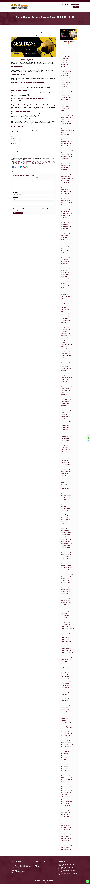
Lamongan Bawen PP (65, 420)
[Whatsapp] (88, 438)
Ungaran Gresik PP (65, 783)
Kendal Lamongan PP (65, 362)
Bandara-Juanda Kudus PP (66, 123)
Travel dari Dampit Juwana (29, 163)
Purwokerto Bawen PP (66, 550)
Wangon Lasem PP (65, 821)
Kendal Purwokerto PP (66, 368)
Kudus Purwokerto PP (66, 401)
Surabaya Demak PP (65, 707)
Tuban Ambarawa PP (65, 753)
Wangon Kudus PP (65, 820)
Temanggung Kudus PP (66, 737)
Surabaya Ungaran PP (65, 724)
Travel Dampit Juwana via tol (20, 163)
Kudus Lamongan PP (65, 396)
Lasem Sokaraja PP (65, 460)
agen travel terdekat (31, 92)
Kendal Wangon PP (65, 381)
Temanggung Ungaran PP (66, 746)
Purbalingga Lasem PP (66, 539)
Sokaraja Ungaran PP (65, 702)
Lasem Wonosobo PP (65, 469)
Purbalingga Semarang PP (66, 545)
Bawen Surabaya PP (65, 200)
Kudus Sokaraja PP (65, 407)
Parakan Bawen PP (65, 473)
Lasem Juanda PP (65, 447)
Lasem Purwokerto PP (66, 455)
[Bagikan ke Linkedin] (21, 168)
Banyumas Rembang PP (66, 171)
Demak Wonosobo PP (66, 241)
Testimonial (22, 0)
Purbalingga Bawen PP (66, 528)
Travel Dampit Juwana (21, 162)
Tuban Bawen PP (64, 755)
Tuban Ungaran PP (65, 773)
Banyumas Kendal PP (65, 163)
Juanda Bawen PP (65, 298)
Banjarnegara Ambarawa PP (67, 134)
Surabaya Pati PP (64, 718)
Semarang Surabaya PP (66, 650)
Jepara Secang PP (65, 281)
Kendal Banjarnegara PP (66, 355)
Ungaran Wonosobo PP (66, 807)
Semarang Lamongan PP (66, 637)
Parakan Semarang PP (66, 490)
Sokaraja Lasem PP (65, 694)
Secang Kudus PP (65, 615)
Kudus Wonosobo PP (65, 416)
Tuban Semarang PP (65, 772)
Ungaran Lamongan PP (66, 786)
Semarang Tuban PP (65, 654)
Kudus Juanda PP (65, 394)
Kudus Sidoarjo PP (65, 405)
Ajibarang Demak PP (65, 58)
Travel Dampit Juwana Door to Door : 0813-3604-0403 (45, 17)
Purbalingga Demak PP (66, 530)
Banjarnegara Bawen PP (66, 136)
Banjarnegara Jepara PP (66, 139)
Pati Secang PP (64, 512)
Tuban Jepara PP (64, 759)
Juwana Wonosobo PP (66, 350)
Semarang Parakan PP (66, 639)
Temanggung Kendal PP (66, 735)
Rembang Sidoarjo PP (65, 591)
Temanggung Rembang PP (67, 742)
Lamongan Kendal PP (65, 425)
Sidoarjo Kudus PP (65, 670)
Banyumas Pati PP (65, 169)
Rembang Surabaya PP (66, 595)
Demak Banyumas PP (66, 215)
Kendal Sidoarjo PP (65, 372)
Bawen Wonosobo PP (65, 208)
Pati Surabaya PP (64, 517)
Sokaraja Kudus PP (65, 692)
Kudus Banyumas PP (65, 390)
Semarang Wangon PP (66, 656)
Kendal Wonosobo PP (65, 383)
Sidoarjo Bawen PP (65, 661)
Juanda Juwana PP (65, 303)
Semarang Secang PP (65, 644)
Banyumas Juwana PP (66, 161)
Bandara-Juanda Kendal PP (67, 121)
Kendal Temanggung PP (66, 377)
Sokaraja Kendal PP (65, 691)
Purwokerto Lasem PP (66, 562)
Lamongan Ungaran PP (66, 436)
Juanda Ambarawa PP (65, 296)
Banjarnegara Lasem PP (66, 147)
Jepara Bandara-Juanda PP (66, 265)
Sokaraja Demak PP (65, 685)
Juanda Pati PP (64, 311)
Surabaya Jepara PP (65, 709)
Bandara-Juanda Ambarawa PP (67, 112)
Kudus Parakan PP (65, 397)
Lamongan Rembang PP (66, 432)
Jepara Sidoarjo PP (65, 283)
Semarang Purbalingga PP (66, 641)
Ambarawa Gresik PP (65, 84)
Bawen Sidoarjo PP (65, 196)
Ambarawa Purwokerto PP (66, 93)
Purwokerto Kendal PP (66, 558)
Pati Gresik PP (64, 501)
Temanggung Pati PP (65, 740)
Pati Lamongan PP (65, 504)
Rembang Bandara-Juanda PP (67, 573)
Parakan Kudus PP (65, 482)
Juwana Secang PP (65, 337)
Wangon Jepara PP (65, 814)
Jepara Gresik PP (64, 270)
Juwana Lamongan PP (66, 329)
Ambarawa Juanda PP (65, 86)
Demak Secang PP (65, 228)
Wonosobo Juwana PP (66, 838)
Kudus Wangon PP (65, 414)
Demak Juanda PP (65, 219)
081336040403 (74, 4)
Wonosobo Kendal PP (65, 840)
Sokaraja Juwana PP (65, 689)
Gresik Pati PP (64, 255)
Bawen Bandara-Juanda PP (67, 178)
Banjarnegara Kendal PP (66, 143)
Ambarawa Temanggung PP (67, 102)
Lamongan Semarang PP (66, 434)
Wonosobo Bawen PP (65, 832)
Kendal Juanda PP (65, 361)
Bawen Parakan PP (65, 189)
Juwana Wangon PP (65, 348)
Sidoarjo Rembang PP (65, 676)
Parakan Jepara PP (65, 477)
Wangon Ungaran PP (65, 829)
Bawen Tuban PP (64, 204)
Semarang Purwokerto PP (66, 643)
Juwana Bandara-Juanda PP (67, 320)
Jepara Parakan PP (65, 276)
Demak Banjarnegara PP (66, 213)
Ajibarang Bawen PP (65, 56)
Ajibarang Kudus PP (65, 66)
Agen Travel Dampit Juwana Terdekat (43, 161)
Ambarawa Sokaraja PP (66, 99)
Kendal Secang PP (65, 370)
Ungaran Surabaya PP (65, 799)
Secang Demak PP (65, 608)
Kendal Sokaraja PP (65, 373)
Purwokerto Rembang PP (66, 565)
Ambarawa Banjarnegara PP (67, 80)
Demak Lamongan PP (66, 220)
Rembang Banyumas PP (66, 576)
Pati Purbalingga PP (65, 508)
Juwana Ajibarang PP (65, 318)
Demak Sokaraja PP (65, 232)
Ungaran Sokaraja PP (65, 797)
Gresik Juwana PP (65, 250)
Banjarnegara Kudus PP (66, 145)
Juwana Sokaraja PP (65, 340)
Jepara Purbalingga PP (66, 278)
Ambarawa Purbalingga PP (66, 91)
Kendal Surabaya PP (65, 375)
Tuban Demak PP (65, 757)
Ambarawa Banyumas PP (66, 82)
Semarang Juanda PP (65, 635)
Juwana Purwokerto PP (66, 335)
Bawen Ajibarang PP (65, 176)
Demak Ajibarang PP (65, 209)
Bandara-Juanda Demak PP (67, 115)
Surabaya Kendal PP (65, 713)
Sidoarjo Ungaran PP (65, 679)
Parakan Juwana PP (65, 479)
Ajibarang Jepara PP (65, 60)
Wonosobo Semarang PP (66, 847)
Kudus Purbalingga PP (66, 399)
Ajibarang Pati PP (64, 69)
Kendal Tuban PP (64, 379)
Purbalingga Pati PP (65, 541)
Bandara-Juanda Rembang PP (67, 128)
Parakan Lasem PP (65, 484)
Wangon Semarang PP (66, 827)
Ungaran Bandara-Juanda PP (67, 777)
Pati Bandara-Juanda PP (66, 495)
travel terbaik (33, 100)
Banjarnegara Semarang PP (67, 152)
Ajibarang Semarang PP (66, 73)
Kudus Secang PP (65, 403)
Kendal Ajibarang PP (65, 351)
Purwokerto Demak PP (66, 552)
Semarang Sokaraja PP (66, 648)
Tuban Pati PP (64, 768)
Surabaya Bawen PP (65, 705)
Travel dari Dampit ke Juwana (40, 163)
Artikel (17, 0)
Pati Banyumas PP (65, 499)
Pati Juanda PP (64, 503)
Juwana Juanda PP (65, 327)
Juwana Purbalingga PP (66, 333)
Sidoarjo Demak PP (65, 663)
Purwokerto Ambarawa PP (66, 549)
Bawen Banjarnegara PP (66, 180)
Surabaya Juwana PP (65, 711)
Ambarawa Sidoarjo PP (66, 97)
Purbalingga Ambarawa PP (66, 526)
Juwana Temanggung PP (66, 344)
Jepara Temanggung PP (66, 289)
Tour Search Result (30, 0)
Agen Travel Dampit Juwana (18, 161)
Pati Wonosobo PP (65, 525)
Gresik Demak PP (65, 246)
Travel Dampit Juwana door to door (18, 32)
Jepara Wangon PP (65, 292)
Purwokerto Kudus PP (66, 560)
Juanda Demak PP (65, 300)
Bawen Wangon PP (65, 206)
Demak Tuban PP (65, 237)
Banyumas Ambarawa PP (66, 156)
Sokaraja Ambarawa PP (66, 681)
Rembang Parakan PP (66, 584)
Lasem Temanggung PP (66, 464)
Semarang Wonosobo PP (66, 657)
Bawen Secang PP (65, 195)
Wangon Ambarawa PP (66, 809)
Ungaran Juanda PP (65, 785)
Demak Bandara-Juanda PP (67, 211)
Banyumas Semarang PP (66, 173)
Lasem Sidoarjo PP (65, 458)
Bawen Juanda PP (65, 185)
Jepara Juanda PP (65, 272)
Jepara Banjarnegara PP (66, 267)
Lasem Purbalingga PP (66, 453)
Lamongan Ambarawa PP (66, 418)
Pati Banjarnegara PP (65, 497)
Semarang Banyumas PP (66, 632)
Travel (51, 19)
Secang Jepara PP (65, 609)
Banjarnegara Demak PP (66, 138)
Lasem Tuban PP (64, 466)
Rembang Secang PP (65, 589)
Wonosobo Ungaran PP (66, 849)
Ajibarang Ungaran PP (65, 75)
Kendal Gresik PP (64, 359)
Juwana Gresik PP (65, 326)
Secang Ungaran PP (65, 624)
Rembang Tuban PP (65, 598)
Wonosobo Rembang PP (66, 845)
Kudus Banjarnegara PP (66, 388)
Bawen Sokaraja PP (65, 198)
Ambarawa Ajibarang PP (66, 77)
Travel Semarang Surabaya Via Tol (69, 41)
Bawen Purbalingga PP (66, 191)
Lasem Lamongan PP (65, 449)
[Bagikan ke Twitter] (15, 168)
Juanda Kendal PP (65, 305)
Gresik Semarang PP (65, 259)
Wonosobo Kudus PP (65, 842)
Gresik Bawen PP (64, 244)
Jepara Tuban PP (64, 291)
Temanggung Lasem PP (66, 738)
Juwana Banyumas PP (66, 324)
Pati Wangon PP (64, 523)
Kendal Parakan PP (65, 364)
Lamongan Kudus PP (65, 427)
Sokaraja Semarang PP (66, 700)
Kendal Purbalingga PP (66, 366)
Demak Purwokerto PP (66, 226)
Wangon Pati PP (64, 823)
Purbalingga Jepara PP (66, 532)
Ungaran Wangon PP (65, 805)
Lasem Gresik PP (64, 445)
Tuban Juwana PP (65, 761)
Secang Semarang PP (65, 622)
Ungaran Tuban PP (65, 803)
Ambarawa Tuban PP (65, 104)
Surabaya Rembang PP (66, 720)
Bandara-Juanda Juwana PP (67, 119)
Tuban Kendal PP (64, 762)
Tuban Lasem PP (64, 766)
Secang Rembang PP (65, 620)
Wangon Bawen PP (65, 810)
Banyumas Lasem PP (65, 167)
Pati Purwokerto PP (65, 510)
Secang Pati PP (64, 619)
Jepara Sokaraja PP (65, 285)
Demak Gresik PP (65, 217)
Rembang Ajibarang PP (66, 571)
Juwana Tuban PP (65, 346)
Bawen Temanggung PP (66, 202)
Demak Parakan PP (65, 222)
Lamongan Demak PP (66, 421)
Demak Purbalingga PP (66, 224)
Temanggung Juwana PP (66, 733)
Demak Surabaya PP (65, 233)
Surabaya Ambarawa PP (66, 703)
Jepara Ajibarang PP (65, 263)
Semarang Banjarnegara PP (67, 630)
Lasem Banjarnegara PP (66, 442)
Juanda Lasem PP (65, 309)
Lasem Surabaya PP (65, 462)
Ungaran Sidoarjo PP (65, 796)
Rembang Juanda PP (65, 580)
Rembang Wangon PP (66, 600)
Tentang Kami (64, 748)
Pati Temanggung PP (65, 519)
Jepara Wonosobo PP (65, 294)
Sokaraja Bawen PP (65, 683)
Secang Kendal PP (65, 613)
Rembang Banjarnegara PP (67, 574)
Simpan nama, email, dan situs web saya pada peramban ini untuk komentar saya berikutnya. (32, 209)
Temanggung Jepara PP (66, 731)
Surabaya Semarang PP (66, 722)
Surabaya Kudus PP (65, 715)
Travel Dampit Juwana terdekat (42, 162)
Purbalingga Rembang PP (66, 543)
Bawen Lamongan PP (65, 187)
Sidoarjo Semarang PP (66, 678)
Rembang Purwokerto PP (66, 587)
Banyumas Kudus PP (65, 165)
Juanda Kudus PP (65, 307)
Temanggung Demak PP (66, 729)
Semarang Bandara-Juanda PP (67, 628)
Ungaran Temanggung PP (66, 801)
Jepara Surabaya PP (65, 287)
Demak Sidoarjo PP (65, 230)
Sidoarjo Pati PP (64, 674)
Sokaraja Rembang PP (66, 698)
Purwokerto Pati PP (65, 563)
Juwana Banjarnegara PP (66, 322)
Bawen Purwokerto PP (66, 193)
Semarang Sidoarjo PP (66, 646)
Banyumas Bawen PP (65, 158)
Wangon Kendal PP (65, 818)
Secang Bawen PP (65, 606)
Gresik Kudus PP (64, 254)
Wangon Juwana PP (65, 816)
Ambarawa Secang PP (66, 95)
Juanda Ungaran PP (65, 316)
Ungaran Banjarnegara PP (66, 779)
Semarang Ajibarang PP (66, 626)
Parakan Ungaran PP (65, 491)
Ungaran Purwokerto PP (66, 792)
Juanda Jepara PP (65, 302)
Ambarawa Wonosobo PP (66, 108)
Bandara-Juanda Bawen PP (67, 114)
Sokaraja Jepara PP (65, 687)
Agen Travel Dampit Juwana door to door (30, 161)
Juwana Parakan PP (65, 331)
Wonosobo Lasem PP (65, 844)
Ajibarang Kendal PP (65, 64)
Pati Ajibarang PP (64, 493)
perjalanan (34, 69)
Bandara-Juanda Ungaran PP (67, 132)
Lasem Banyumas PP (65, 444)
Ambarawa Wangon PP (66, 106)
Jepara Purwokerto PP (66, 279)
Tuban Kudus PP (64, 764)
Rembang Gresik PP (65, 578)
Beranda (12, 0)
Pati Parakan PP (64, 506)
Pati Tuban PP (64, 521)
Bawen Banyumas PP (65, 182)
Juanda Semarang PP (65, 314)
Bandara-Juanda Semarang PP (67, 130)
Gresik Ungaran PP (65, 261)
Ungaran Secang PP (65, 794)
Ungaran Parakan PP (65, 788)
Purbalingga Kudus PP (66, 538)
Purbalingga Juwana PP (66, 534)
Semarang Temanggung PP (67, 652)
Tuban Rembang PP (65, 770)
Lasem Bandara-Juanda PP (67, 440)
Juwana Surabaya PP (65, 342)
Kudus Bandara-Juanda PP (66, 386)
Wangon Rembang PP (66, 825)
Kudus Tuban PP (64, 412)
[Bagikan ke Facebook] (12, 168)
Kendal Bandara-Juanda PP (67, 353)
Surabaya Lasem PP (65, 716)
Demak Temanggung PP (66, 235)
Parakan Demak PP (65, 475)
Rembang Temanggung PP (67, 597)
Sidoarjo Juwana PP (65, 667)
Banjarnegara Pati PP (65, 149)
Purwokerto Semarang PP (66, 567)
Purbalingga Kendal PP (66, 536)
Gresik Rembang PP (65, 257)
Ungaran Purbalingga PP (66, 790)
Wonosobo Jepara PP (65, 836)
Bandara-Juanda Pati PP (66, 126)
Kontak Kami (76, 6)
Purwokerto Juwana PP (66, 556)
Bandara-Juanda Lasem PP (67, 125)
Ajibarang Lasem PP (65, 67)
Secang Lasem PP (65, 617)
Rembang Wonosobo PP (66, 602)
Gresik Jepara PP (64, 248)
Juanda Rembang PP (65, 313)
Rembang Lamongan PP (66, 582)
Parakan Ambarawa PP (66, 471)
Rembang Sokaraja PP (66, 593)
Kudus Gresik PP (64, 392)
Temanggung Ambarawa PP (67, 726)
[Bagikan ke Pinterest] (23, 168)
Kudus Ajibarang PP (65, 385)
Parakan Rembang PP (66, 488)
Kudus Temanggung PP (66, 410)
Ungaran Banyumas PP (66, 781)
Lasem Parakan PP (65, 451)
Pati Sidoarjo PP (64, 514)
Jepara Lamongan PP (65, 274)
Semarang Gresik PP (65, 633)
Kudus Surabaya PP (65, 408)
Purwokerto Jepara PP (66, 554)
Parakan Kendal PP (65, 480)
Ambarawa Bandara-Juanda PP (67, 79)
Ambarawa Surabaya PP (66, 101)
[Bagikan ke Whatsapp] (26, 168)
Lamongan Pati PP (65, 431)
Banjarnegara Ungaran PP (66, 154)
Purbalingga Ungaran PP (66, 547)
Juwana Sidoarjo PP (65, 338)
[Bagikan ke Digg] (18, 168)
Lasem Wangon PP (65, 467)
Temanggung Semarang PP (67, 744)
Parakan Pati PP (64, 486)
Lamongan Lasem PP (65, 429)
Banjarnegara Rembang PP (67, 150)
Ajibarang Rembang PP (66, 71)
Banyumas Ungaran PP (66, 174)
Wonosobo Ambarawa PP (66, 831)
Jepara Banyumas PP (65, 268)
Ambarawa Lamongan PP (66, 88)
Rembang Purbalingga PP (66, 585)
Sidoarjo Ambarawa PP (66, 659)
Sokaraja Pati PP (64, 696)
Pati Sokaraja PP (64, 515)
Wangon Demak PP (65, 812)
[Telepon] (88, 440)
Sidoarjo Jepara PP (65, 665)
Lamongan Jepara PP (65, 423)
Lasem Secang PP (65, 456)
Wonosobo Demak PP (66, 834)
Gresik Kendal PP (64, 252)
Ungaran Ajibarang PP (65, 775)
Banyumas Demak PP (66, 160)
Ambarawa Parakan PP (66, 90)
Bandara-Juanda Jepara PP (66, 117)
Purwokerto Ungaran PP (66, 569)
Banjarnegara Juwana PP (66, 141)
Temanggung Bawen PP (66, 727)
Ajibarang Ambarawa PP (66, 55)
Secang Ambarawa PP (66, 604)
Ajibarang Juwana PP (65, 62)
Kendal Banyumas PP (65, 357)
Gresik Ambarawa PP (65, 243)
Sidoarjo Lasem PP (65, 672)
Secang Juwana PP (65, 611)
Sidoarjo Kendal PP (65, 668)
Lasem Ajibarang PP (65, 438)
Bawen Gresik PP (64, 184)
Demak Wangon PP (65, 239)
